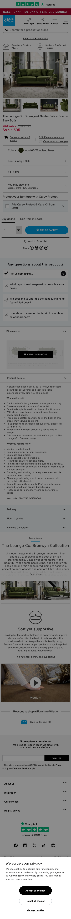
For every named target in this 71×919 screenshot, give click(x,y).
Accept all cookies (35, 890)
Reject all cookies (35, 901)
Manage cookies (35, 910)
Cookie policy (16, 875)
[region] (35, 888)
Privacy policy (35, 875)
